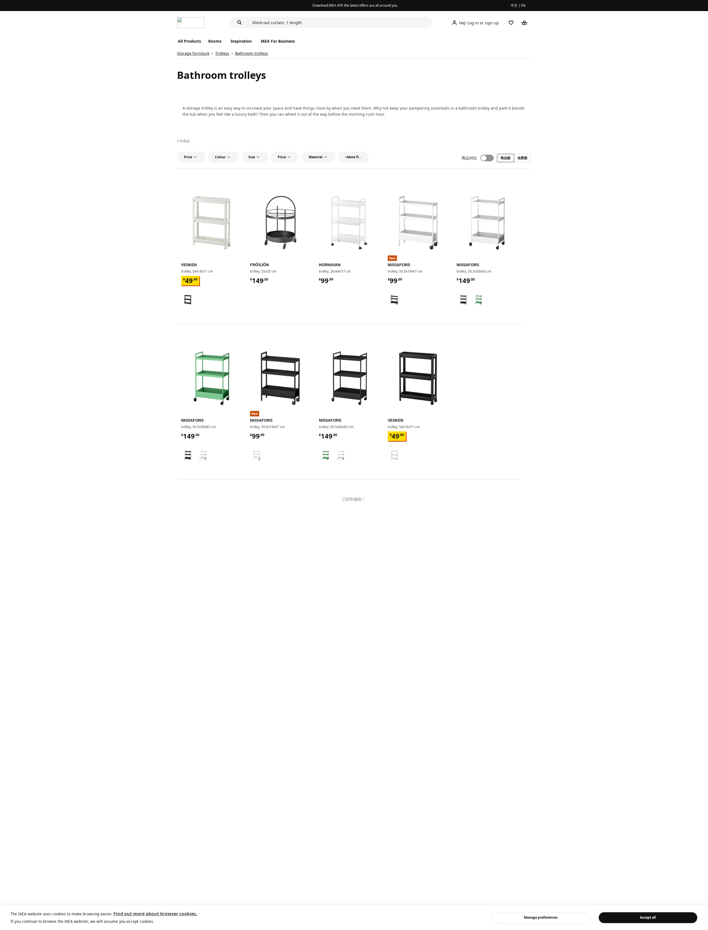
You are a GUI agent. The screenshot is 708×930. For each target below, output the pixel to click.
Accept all (648, 917)
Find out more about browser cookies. (155, 914)
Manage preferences (541, 917)
